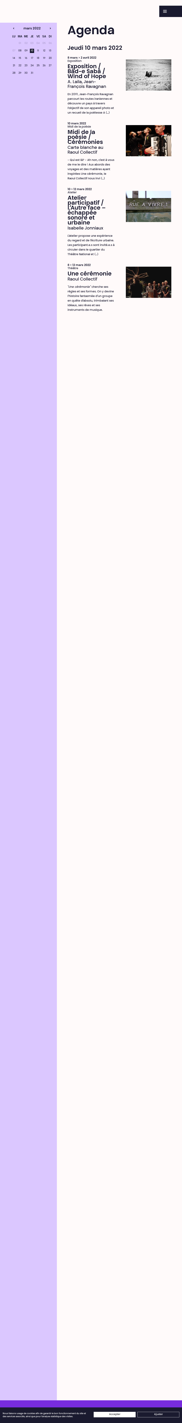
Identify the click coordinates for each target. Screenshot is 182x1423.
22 (19, 65)
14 (14, 58)
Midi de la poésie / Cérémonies (85, 137)
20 (50, 58)
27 (50, 65)
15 (20, 58)
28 (13, 73)
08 (20, 51)
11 (38, 51)
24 (32, 65)
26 (44, 65)
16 (26, 58)
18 (38, 58)
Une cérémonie (90, 274)
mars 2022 (24, 28)
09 (26, 51)
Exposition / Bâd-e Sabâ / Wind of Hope (87, 72)
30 (26, 73)
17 (32, 58)
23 (26, 65)
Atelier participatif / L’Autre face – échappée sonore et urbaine (87, 210)
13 (50, 51)
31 (32, 73)
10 (32, 51)
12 (44, 51)
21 (14, 65)
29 (19, 73)
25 (38, 65)
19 (44, 58)
